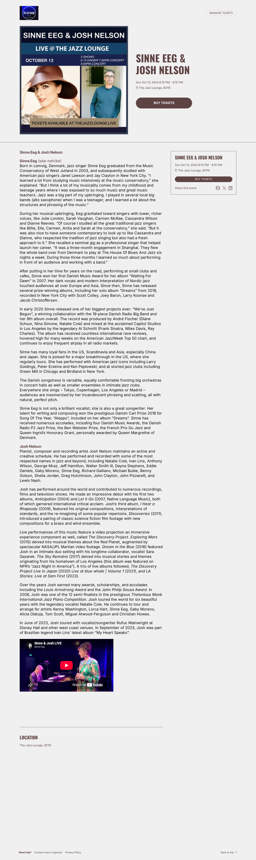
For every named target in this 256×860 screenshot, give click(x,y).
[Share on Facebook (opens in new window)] (218, 188)
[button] (48, 852)
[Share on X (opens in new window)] (224, 188)
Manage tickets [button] (221, 12)
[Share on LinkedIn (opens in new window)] (230, 188)
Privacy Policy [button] (73, 852)
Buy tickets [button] (164, 103)
